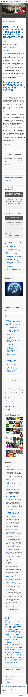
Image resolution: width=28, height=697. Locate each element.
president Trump (15, 71)
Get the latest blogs (10, 168)
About (7, 318)
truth (4, 137)
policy (22, 70)
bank (15, 624)
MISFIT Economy (9, 599)
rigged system (13, 656)
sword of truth (14, 136)
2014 (9, 114)
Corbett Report (9, 487)
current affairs (13, 57)
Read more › (6, 50)
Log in (7, 681)
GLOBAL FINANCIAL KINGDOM (14, 355)
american (18, 53)
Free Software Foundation (11, 519)
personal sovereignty (18, 131)
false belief (14, 120)
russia (16, 656)
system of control (20, 136)
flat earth (8, 61)
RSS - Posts (8, 180)
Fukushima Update (10, 532)
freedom (16, 121)
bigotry (13, 54)
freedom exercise (21, 121)
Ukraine (11, 137)
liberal (4, 67)
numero (13, 130)
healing (7, 644)
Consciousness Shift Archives (12, 360)
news (18, 651)
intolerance (14, 66)
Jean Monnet (8, 127)
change (18, 628)
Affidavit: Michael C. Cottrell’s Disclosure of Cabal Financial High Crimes (13, 251)
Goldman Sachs (21, 63)
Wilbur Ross (13, 77)
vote (4, 77)
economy (10, 636)
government (5, 64)
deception (12, 634)
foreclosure (12, 61)
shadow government (13, 74)
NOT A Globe (9, 361)
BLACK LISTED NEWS (11, 483)
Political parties (6, 71)
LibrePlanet (9, 338)
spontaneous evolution (7, 136)
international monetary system (11, 645)
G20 (13, 641)
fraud (15, 61)
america (14, 53)
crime (10, 631)
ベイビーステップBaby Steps (12, 368)
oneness (11, 652)
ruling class (18, 73)
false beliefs (18, 120)
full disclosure (5, 123)
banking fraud (11, 626)
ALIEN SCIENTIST (10, 469)
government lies (18, 642)
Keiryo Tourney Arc (11, 370)
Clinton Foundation (13, 56)
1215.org (8, 334)
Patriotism (11, 70)
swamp (11, 76)
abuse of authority (13, 621)
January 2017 (21, 66)
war (20, 137)
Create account (9, 679)
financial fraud (19, 637)
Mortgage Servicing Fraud (11, 608)
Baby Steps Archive (10, 371)
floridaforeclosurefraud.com (12, 513)
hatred (9, 64)
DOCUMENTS (10, 344)
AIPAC (11, 53)
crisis (14, 631)
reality (7, 133)
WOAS (7, 353)
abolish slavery (13, 114)
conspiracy (17, 629)
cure (17, 631)
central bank (12, 628)
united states (19, 660)
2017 (9, 53)
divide (18, 57)
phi (23, 131)
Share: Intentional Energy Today (13, 260)
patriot (7, 70)
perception (12, 131)
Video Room (8, 341)
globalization (15, 63)
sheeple (19, 74)
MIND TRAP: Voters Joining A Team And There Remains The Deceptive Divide (13, 32)
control (9, 57)
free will (12, 121)
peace (8, 131)
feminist (4, 61)
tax (8, 660)
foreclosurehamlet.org (10, 517)
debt (16, 632)
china (21, 628)
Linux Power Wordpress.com (12, 577)
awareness (10, 54)
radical (12, 73)
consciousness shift (20, 117)
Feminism (19, 60)
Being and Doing (10, 337)
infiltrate (10, 66)
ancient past (7, 116)
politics (10, 71)
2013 (6, 621)
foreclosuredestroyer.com (11, 515)
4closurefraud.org (10, 467)
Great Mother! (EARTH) (12, 350)
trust (13, 660)
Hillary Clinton (5, 66)
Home (4, 21)
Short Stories (8, 358)
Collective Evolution (6, 117)
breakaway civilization (19, 54)
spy (21, 74)
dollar (20, 634)
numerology (18, 130)
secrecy (22, 73)
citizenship (8, 56)
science (14, 657)
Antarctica (22, 53)
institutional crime (16, 644)
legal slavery (18, 127)
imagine (17, 124)
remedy (10, 133)
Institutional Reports (11, 354)
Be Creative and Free (10, 259)
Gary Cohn (19, 61)
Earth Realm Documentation (12, 364)
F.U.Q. (7, 357)
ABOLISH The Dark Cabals (13, 330)
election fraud (8, 60)
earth (4, 120)
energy (6, 120)
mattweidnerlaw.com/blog (11, 589)
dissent (17, 634)
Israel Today (8, 552)
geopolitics (5, 63)
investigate (7, 647)
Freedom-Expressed (10, 79)
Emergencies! (9, 320)
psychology (8, 73)
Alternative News (10, 343)
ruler (15, 73)
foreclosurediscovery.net (11, 516)
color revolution (14, 117)
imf (9, 644)
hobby (14, 124)
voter (6, 77)
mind (19, 67)
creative (7, 631)
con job (19, 56)
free (10, 121)
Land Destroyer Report (11, 563)
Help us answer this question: (12, 268)
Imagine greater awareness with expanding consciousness (14, 86)
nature (4, 130)
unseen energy (16, 137)
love (21, 647)
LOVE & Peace (9, 583)
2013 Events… (10, 335)
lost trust (18, 647)
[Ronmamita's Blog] (14, 8)
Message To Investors (12, 323)
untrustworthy (8, 662)
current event (12, 632)
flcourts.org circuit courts (11, 510)
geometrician (5, 124)
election (4, 60)
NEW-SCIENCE (10, 348)
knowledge (13, 127)
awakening (5, 54)
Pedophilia (15, 70)
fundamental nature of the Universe (15, 123)
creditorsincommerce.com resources (14, 496)
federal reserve (14, 60)
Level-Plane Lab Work (11, 363)
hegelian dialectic (14, 64)
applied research (13, 116)
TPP (16, 76)
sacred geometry (19, 133)
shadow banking (6, 74)
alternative (12, 622)
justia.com (8, 560)
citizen (4, 56)
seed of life (13, 134)
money (16, 649)
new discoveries (9, 130)
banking (17, 624)
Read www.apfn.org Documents (13, 340)
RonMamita (17, 40)
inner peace (9, 126)
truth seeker (7, 137)
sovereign (21, 134)
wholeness (7, 663)
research (13, 133)
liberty (22, 127)
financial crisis (13, 637)
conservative (5, 57)
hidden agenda (20, 64)
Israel (18, 66)
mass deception (11, 67)
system (14, 76)
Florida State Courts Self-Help (12, 512)
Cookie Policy (4, 690)
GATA (7, 543)
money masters (10, 651)
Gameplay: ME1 (10, 351)
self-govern (17, 134)
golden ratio (10, 124)
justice (10, 647)
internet (19, 645)
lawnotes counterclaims (11, 576)
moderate (22, 67)
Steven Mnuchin (6, 76)
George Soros (10, 63)
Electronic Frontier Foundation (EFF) (14, 497)
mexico (16, 67)
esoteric (9, 120)
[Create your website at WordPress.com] (14, 1)
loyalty (7, 67)
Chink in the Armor (10, 486)
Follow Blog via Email (13, 154)
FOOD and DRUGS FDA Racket (13, 321)
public (11, 654)
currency (19, 631)
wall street (9, 77)
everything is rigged (20, 636)
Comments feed (9, 683)
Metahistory (8, 590)
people (18, 652)
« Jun (6, 400)
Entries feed (8, 682)
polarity (19, 70)
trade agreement (21, 76)
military (11, 649)
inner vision (14, 126)
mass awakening (7, 649)
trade (10, 660)
